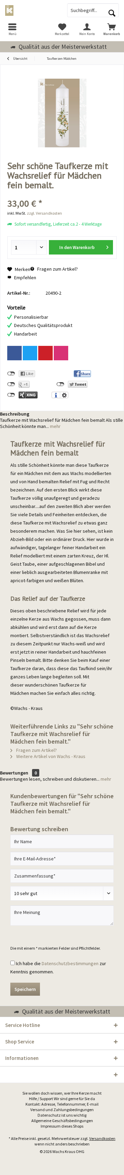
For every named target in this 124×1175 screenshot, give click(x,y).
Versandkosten (102, 1138)
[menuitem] (12, 29)
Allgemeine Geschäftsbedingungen (62, 1120)
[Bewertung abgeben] (62, 194)
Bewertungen (14, 773)
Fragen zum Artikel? (57, 269)
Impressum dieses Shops (62, 1126)
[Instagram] (61, 353)
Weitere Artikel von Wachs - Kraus (50, 756)
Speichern (25, 989)
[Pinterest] (45, 353)
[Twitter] (30, 353)
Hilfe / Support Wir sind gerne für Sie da (62, 1098)
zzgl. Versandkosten (44, 213)
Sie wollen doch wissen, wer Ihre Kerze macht (62, 1093)
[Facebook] (14, 353)
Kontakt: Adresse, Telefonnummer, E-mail (62, 1104)
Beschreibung (14, 414)
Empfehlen (24, 277)
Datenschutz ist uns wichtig (62, 1115)
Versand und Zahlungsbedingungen (62, 1109)
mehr (55, 426)
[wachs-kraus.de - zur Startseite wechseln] (31, 10)
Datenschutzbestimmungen (70, 963)
